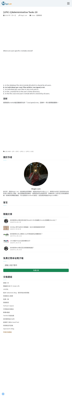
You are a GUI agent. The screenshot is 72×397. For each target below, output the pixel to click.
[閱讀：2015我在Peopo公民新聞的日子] (6, 241)
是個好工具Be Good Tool (11, 322)
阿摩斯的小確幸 (8, 296)
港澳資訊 (6, 302)
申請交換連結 (7, 332)
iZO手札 (5, 289)
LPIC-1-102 (29, 151)
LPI (13, 151)
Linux (33, 15)
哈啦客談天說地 (8, 325)
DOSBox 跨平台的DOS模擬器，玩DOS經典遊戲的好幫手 (27, 227)
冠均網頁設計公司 (9, 319)
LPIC (17, 151)
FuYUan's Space (8, 306)
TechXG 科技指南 (8, 315)
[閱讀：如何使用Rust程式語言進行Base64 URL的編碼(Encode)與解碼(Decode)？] (6, 221)
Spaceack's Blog (8, 329)
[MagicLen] (6, 3)
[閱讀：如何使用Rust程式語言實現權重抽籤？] (6, 248)
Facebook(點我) (32, 195)
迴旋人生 (6, 283)
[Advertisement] (36, 33)
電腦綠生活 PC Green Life (11, 286)
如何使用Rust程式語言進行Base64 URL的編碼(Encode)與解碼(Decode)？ (33, 220)
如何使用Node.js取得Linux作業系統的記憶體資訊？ (26, 234)
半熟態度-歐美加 (8, 309)
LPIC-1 (22, 151)
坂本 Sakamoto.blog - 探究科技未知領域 (16, 293)
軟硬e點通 (6, 312)
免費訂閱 (36, 270)
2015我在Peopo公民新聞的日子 (20, 241)
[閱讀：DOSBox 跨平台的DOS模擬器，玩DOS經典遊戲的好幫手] (6, 228)
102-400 (8, 151)
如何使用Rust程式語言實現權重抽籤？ (22, 248)
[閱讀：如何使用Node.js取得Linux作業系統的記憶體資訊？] (6, 234)
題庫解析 (39, 15)
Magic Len (23, 15)
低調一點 (6, 299)
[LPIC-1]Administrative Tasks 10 (20, 12)
